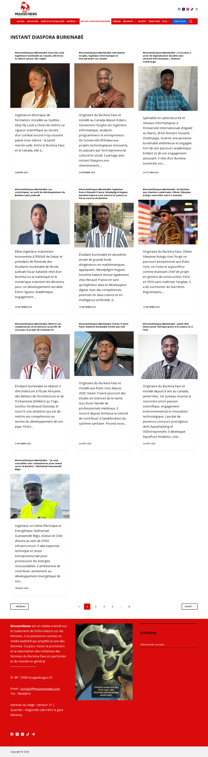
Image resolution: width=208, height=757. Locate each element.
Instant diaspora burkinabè (95, 21)
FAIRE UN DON (179, 21)
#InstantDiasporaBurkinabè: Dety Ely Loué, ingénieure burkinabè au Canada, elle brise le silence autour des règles (39, 55)
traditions (154, 21)
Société (142, 21)
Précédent (21, 606)
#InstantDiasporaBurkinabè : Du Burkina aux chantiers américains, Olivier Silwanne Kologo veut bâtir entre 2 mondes (167, 192)
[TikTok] (192, 9)
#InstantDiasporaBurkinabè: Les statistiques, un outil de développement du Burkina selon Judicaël (40, 192)
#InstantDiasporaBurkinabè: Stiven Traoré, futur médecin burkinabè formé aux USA (104, 325)
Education (32, 21)
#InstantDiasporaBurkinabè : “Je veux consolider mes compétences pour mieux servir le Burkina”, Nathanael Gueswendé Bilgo (38, 465)
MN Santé (128, 21)
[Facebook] (179, 9)
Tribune (117, 21)
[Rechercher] (190, 21)
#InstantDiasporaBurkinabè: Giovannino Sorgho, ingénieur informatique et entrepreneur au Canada (102, 55)
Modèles (71, 21)
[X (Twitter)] (183, 9)
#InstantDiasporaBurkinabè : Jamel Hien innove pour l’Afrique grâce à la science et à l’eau (168, 326)
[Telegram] (196, 9)
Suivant (188, 606)
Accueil (21, 21)
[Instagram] (187, 9)
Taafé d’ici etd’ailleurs (52, 21)
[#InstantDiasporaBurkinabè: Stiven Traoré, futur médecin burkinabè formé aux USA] (104, 353)
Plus (164, 21)
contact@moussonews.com (40, 689)
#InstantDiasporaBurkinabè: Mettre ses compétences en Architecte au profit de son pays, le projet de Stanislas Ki (38, 326)
